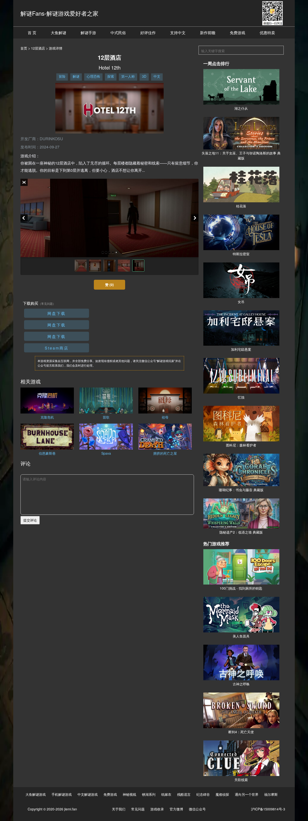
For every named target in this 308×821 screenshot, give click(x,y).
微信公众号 (197, 809)
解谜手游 (88, 32)
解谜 (76, 76)
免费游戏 (237, 32)
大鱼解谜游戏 (36, 794)
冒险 (62, 76)
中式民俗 (118, 32)
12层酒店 (38, 48)
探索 (110, 76)
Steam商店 (57, 348)
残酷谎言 (184, 794)
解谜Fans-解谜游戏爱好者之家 (59, 13)
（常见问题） (47, 303)
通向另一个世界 (246, 794)
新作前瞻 (207, 32)
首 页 (32, 32)
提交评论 (30, 520)
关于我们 (118, 809)
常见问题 (138, 809)
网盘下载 (56, 313)
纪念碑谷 (203, 794)
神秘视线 (129, 794)
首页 (23, 48)
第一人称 (128, 76)
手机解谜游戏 (61, 794)
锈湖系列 (148, 794)
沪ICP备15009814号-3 (268, 809)
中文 (157, 76)
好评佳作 (148, 32)
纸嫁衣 (166, 794)
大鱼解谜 (58, 32)
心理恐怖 (93, 76)
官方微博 (176, 809)
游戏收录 (157, 809)
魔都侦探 (222, 794)
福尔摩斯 (271, 794)
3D (144, 76)
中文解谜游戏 (87, 794)
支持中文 (178, 32)
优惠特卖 (267, 32)
